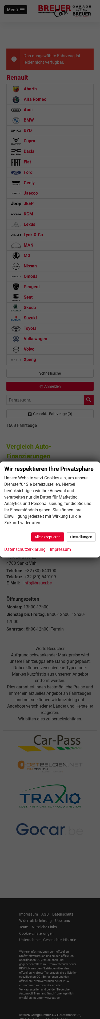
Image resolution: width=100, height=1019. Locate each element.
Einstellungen (81, 537)
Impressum (60, 549)
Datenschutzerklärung (25, 549)
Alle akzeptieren (48, 537)
